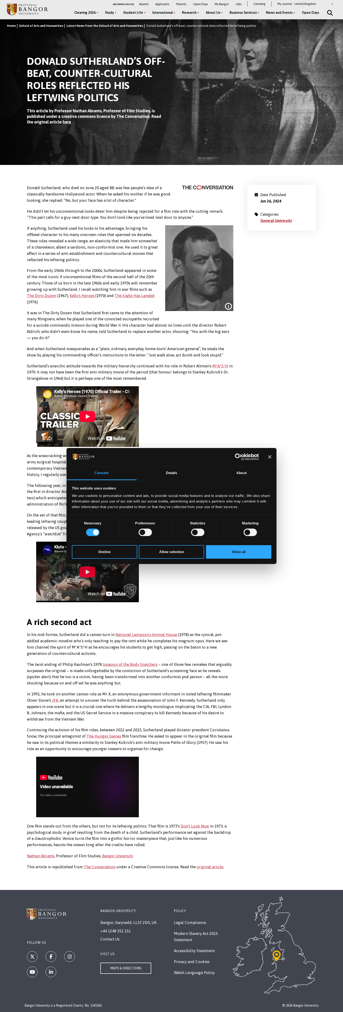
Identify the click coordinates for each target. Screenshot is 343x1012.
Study (109, 12)
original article (210, 867)
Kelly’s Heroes (82, 295)
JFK (55, 700)
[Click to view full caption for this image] (228, 306)
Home (11, 25)
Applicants (162, 4)
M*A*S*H (220, 366)
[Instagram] (69, 956)
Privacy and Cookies (192, 961)
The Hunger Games (104, 736)
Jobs (239, 4)
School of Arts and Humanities (41, 25)
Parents (181, 4)
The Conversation (100, 867)
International (162, 12)
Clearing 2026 (85, 12)
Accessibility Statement (194, 950)
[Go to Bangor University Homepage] (27, 9)
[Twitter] (32, 956)
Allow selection (171, 552)
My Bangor (222, 4)
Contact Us (109, 939)
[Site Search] (329, 13)
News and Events (279, 12)
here (67, 122)
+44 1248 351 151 (115, 931)
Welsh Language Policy (194, 972)
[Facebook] (51, 956)
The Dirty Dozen (41, 295)
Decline (104, 552)
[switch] (145, 532)
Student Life (133, 12)
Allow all (239, 552)
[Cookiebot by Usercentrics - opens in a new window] (238, 456)
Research (189, 12)
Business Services (243, 12)
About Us (213, 12)
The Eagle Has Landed (134, 295)
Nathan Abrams (40, 856)
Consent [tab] (101, 473)
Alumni (143, 4)
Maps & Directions (125, 968)
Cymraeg (259, 3)
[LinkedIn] (51, 972)
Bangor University (117, 856)
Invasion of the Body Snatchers (130, 664)
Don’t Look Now (195, 826)
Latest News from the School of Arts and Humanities (104, 25)
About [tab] (241, 473)
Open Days (200, 4)
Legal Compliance (190, 922)
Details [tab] (171, 473)
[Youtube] (32, 972)
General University (276, 221)
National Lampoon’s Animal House (146, 634)
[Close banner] (269, 456)
